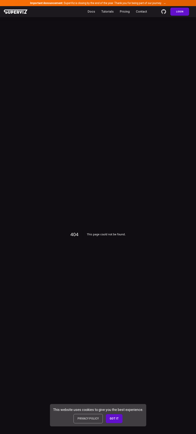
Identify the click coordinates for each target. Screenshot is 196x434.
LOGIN (179, 11)
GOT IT (114, 418)
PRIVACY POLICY (88, 418)
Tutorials (107, 11)
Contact (141, 11)
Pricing (125, 11)
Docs (91, 11)
